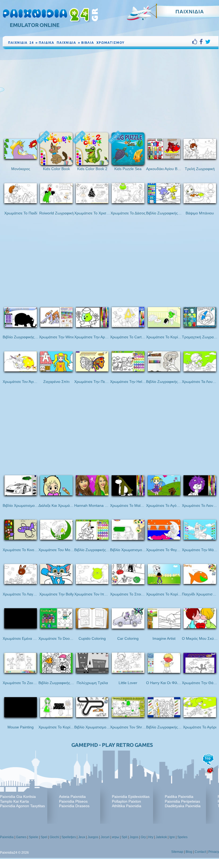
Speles (182, 837)
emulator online (34, 25)
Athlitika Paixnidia (126, 806)
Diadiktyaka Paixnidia (183, 806)
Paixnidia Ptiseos (73, 801)
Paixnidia (7, 837)
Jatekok (161, 837)
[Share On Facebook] (202, 41)
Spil (124, 837)
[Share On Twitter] (207, 41)
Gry (143, 837)
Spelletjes (68, 837)
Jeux (81, 837)
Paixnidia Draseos (74, 806)
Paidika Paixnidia (179, 796)
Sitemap (177, 852)
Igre (172, 837)
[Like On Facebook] (196, 41)
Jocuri (105, 837)
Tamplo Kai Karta (14, 801)
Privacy (213, 852)
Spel (44, 837)
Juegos (93, 837)
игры (115, 837)
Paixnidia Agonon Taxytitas (22, 806)
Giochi (54, 837)
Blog (189, 852)
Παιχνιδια (189, 11)
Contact (200, 852)
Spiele (33, 837)
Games (21, 837)
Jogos (134, 837)
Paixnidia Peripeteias (182, 801)
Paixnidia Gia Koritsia (18, 796)
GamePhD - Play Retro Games (112, 745)
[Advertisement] (110, 90)
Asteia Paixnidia (72, 796)
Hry (150, 837)
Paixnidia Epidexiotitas (131, 796)
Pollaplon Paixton (126, 801)
